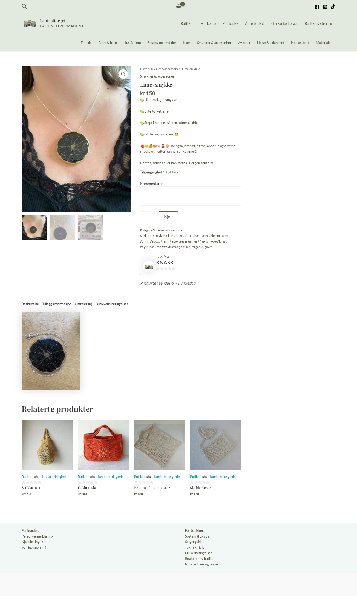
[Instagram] (325, 6)
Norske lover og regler (201, 564)
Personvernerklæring (37, 536)
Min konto (208, 23)
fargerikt (197, 247)
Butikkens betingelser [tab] (112, 304)
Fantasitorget (53, 20)
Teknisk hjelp (194, 547)
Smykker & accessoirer (214, 42)
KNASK (165, 262)
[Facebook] (317, 6)
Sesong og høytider (162, 42)
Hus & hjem (132, 42)
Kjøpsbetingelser (34, 542)
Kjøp (168, 216)
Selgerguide (194, 542)
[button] (24, 6)
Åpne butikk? (254, 23)
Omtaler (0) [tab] (83, 304)
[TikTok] (333, 6)
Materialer (324, 42)
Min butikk (230, 23)
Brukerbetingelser (198, 553)
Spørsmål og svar (198, 536)
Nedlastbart (300, 42)
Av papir (244, 42)
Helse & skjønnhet (270, 42)
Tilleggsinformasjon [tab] (56, 304)
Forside (86, 42)
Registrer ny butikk (199, 559)
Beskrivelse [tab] (30, 304)
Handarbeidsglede (53, 477)
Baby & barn (108, 42)
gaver (208, 247)
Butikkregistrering (318, 23)
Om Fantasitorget (284, 23)
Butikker (187, 23)
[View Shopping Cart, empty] (178, 6)
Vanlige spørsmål (34, 547)
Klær (186, 42)
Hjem (143, 69)
